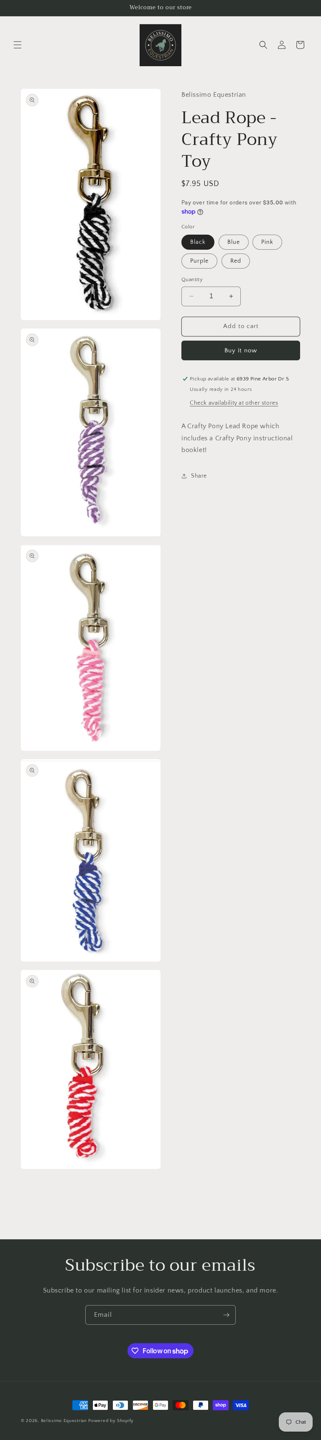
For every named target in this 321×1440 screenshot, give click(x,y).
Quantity (192, 279)
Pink (267, 242)
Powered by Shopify (111, 1420)
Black (198, 242)
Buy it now (240, 350)
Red (235, 261)
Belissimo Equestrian (65, 1420)
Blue (233, 242)
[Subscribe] (226, 1315)
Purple (199, 261)
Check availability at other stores (234, 403)
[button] (17, 45)
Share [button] (199, 476)
